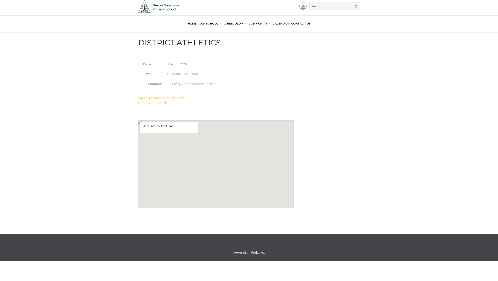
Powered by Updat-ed (249, 252)
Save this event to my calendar (162, 98)
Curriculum (233, 23)
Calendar (281, 23)
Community (258, 23)
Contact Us (301, 23)
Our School (208, 23)
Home (192, 23)
